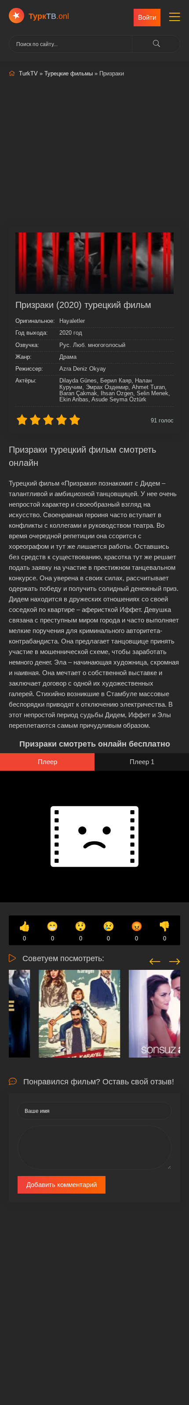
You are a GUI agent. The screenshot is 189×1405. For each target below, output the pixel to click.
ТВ (49, 16)
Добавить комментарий (61, 1184)
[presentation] (154, 960)
